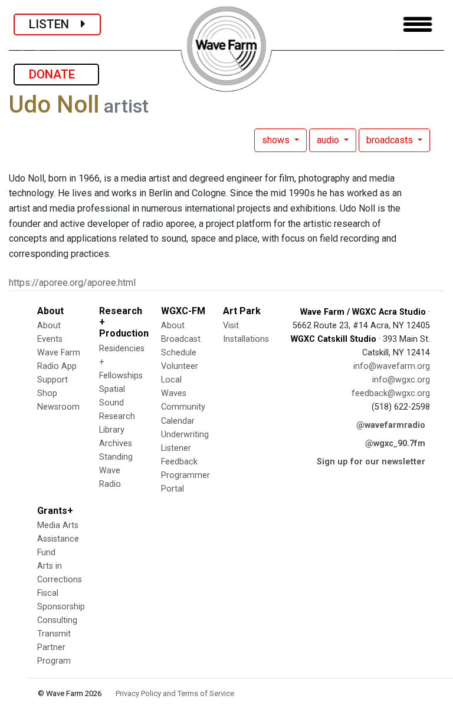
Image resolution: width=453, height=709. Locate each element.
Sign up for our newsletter (371, 462)
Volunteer (179, 366)
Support (52, 380)
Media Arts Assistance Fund (58, 539)
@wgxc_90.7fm (395, 443)
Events (50, 339)
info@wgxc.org (401, 380)
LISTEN (55, 24)
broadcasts (390, 140)
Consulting (57, 620)
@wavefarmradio (390, 425)
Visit (231, 326)
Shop (47, 393)
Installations (246, 339)
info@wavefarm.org (391, 366)
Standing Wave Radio (116, 470)
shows (277, 140)
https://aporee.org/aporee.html (72, 282)
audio (329, 140)
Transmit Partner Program (54, 647)
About (49, 326)
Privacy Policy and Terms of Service (175, 693)
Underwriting (185, 435)
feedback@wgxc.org (391, 393)
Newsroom (58, 407)
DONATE (56, 74)
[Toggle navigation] (417, 24)
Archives (115, 443)
